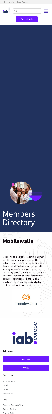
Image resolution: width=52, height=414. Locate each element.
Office (26, 367)
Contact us (8, 392)
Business (26, 358)
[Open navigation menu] (46, 11)
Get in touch (27, 19)
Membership (9, 381)
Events (6, 385)
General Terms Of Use (13, 405)
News (5, 389)
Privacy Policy (9, 409)
